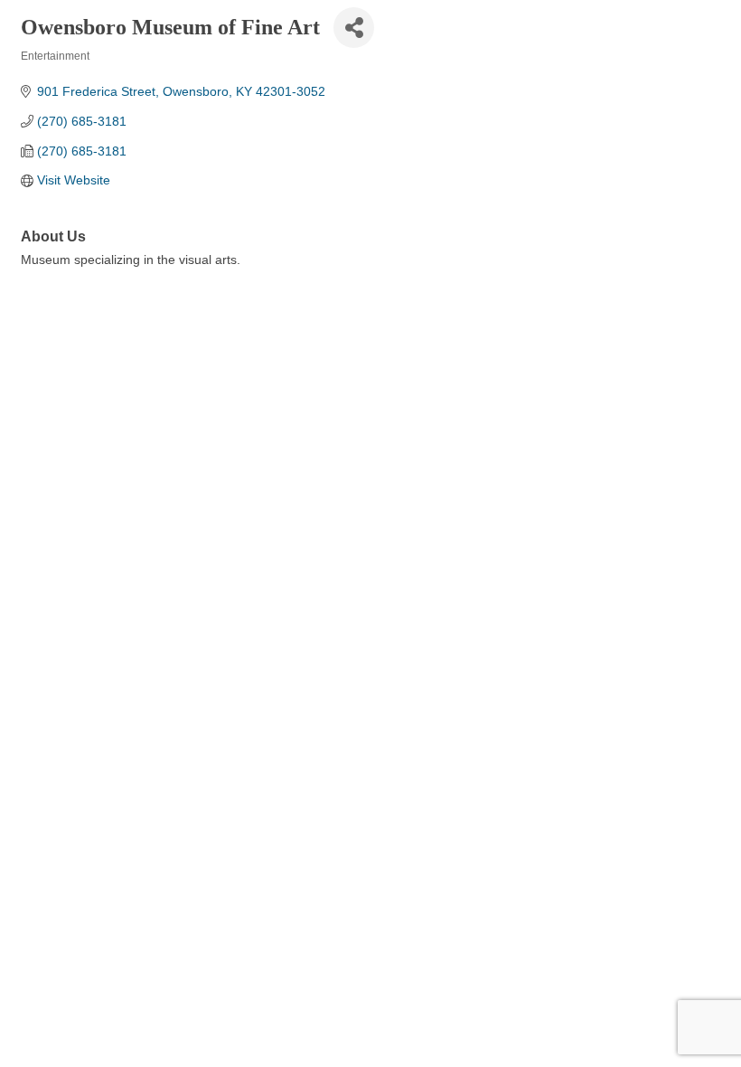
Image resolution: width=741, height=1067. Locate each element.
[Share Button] (353, 27)
